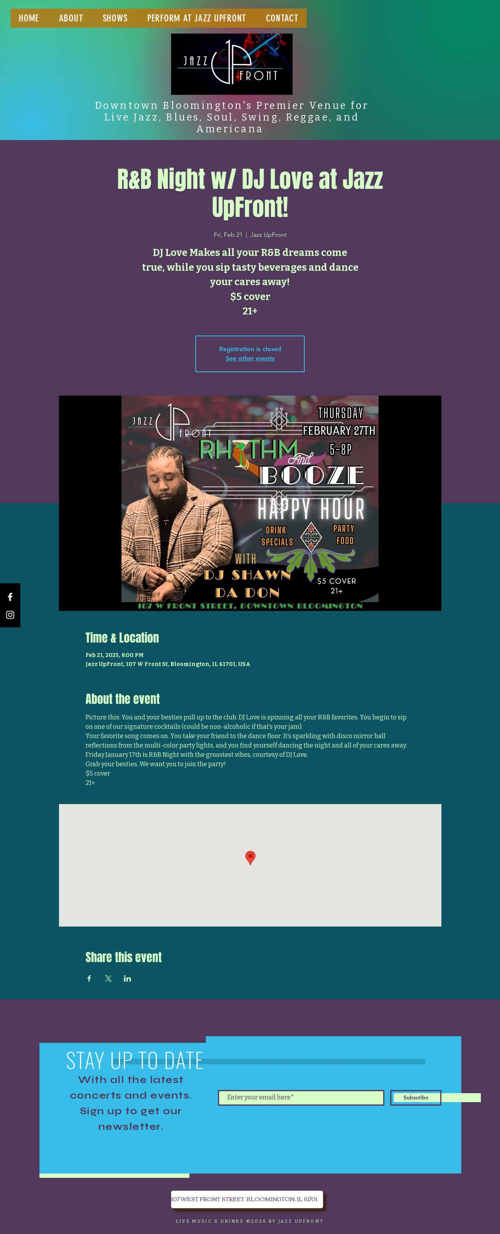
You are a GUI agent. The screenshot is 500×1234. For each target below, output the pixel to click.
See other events (250, 358)
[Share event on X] (108, 978)
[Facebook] (10, 596)
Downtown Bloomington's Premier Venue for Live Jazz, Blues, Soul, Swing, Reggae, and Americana (232, 117)
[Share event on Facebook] (89, 978)
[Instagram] (10, 614)
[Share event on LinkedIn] (127, 978)
